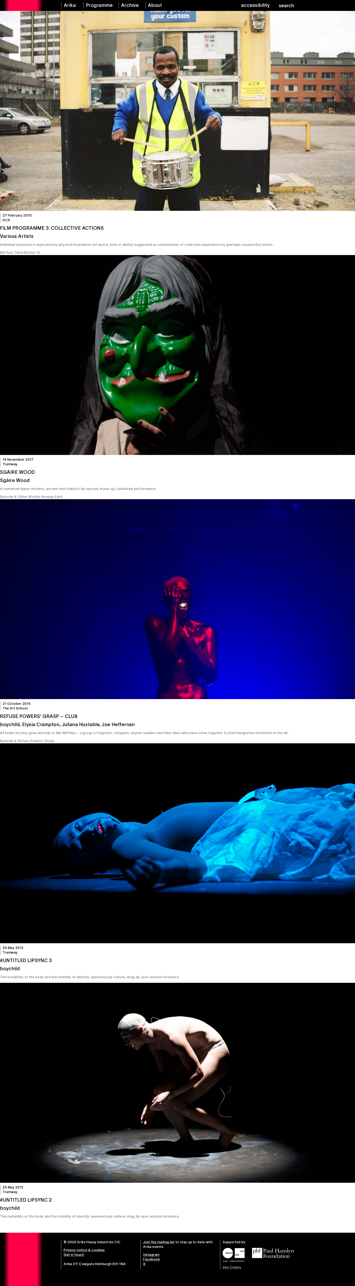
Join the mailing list (159, 1242)
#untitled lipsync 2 (26, 1200)
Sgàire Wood (17, 472)
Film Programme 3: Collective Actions (52, 228)
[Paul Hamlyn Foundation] (273, 1253)
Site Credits (232, 1267)
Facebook (151, 1259)
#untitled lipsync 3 (26, 960)
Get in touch (74, 1255)
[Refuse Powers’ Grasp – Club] (177, 599)
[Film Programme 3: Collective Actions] (177, 111)
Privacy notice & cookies (84, 1250)
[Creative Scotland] (234, 1255)
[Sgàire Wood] (177, 355)
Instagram (151, 1255)
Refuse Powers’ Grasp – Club (39, 716)
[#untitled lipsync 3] (177, 843)
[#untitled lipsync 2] (177, 1083)
